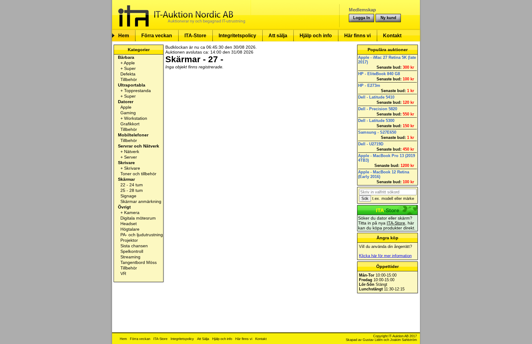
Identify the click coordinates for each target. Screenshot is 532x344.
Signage (128, 195)
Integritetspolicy (237, 35)
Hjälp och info (316, 35)
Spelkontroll (131, 251)
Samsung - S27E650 (377, 132)
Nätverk (131, 151)
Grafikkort (129, 123)
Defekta (127, 73)
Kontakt (392, 35)
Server (130, 157)
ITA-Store (195, 35)
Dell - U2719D (370, 144)
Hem (123, 35)
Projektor (129, 240)
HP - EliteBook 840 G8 (379, 73)
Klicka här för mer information (385, 255)
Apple (129, 62)
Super (130, 68)
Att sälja (277, 35)
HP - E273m (369, 85)
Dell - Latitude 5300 (376, 120)
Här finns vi (357, 35)
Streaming (130, 256)
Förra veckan (156, 35)
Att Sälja (203, 339)
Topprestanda (137, 90)
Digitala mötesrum (138, 218)
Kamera (131, 212)
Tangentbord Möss (138, 262)
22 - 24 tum (131, 184)
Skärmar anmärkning (140, 201)
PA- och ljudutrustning (141, 234)
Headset (128, 223)
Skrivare (132, 168)
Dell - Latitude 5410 (376, 97)
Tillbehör (128, 79)
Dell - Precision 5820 (377, 109)
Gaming (128, 112)
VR (123, 273)
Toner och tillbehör (138, 173)
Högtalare (129, 229)
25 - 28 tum (131, 190)
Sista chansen (134, 245)
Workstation (135, 118)
